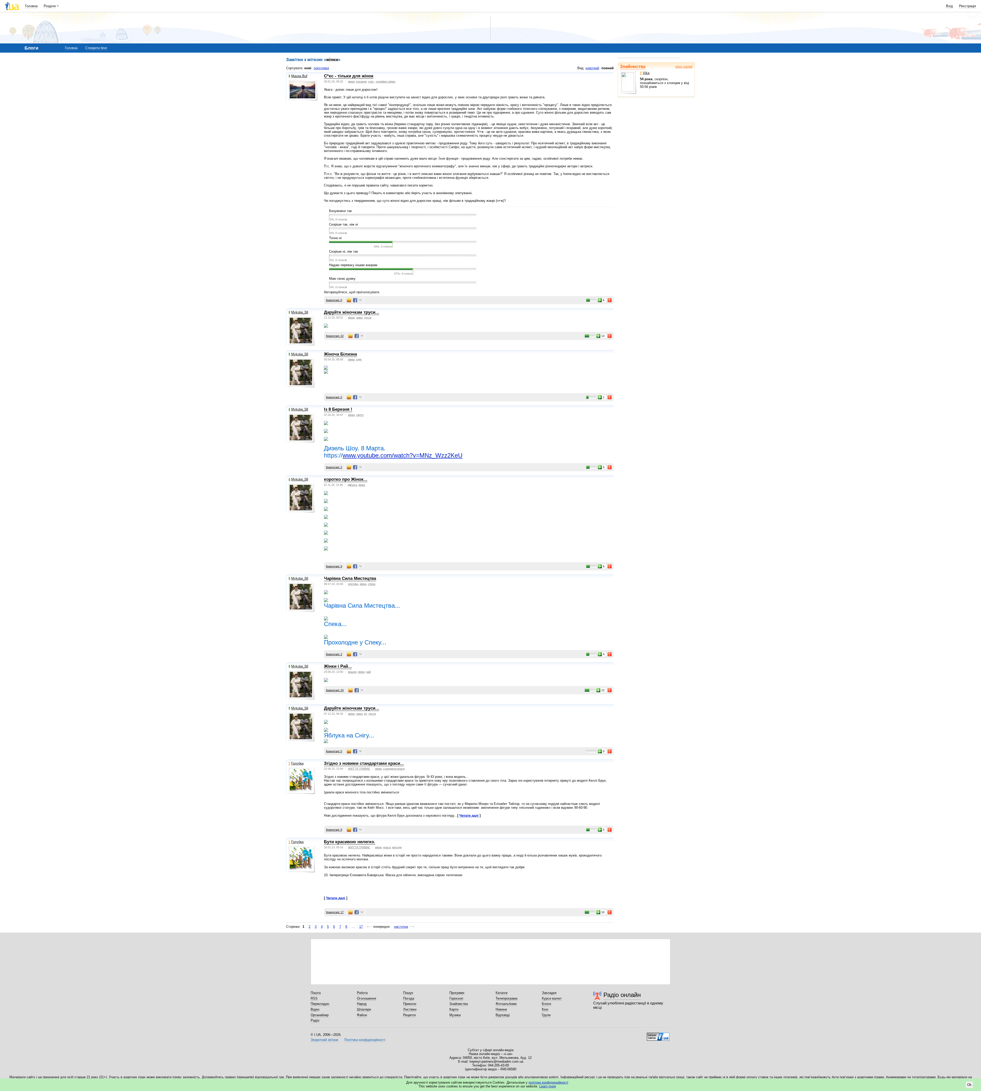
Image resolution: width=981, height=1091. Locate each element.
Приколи (409, 1004)
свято (360, 414)
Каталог (502, 993)
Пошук (408, 993)
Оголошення (366, 998)
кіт (365, 713)
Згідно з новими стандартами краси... (364, 763)
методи (397, 847)
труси (367, 317)
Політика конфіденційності (364, 1040)
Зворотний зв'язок (324, 1040)
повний (607, 68)
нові (307, 68)
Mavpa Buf (299, 76)
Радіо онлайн (622, 994)
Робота (362, 993)
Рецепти (409, 1015)
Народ (362, 1004)
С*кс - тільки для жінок (348, 76)
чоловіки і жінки (385, 81)
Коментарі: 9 (334, 566)
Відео (315, 1009)
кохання (361, 81)
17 (361, 927)
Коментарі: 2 (334, 467)
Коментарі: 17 (335, 912)
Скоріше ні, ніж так (343, 251)
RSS (314, 998)
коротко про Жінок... (345, 479)
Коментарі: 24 (335, 690)
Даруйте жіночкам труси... (351, 312)
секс (371, 81)
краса (387, 847)
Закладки (549, 993)
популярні (321, 68)
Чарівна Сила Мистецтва (350, 578)
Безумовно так (340, 211)
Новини (501, 1009)
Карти (453, 1009)
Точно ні (335, 238)
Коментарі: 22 (335, 335)
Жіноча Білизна (340, 354)
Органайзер (320, 1015)
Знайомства (632, 66)
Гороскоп (456, 998)
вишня (352, 671)
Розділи (50, 6)
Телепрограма (506, 998)
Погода (408, 998)
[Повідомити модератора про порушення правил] (610, 300)
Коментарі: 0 (334, 300)
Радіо (315, 1020)
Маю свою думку (342, 278)
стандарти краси (394, 768)
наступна (401, 927)
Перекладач (320, 1004)
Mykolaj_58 (299, 312)
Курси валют (552, 998)
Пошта (316, 993)
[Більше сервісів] (360, 300)
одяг (359, 359)
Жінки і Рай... (338, 666)
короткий (592, 68)
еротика (353, 583)
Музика (455, 1015)
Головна (31, 6)
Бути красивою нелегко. (349, 841)
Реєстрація (967, 6)
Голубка (297, 763)
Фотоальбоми (506, 1004)
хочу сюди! (684, 66)
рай (368, 671)
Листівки (409, 1009)
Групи (546, 1015)
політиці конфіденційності (548, 1082)
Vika (646, 73)
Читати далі (468, 815)
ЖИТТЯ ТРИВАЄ (359, 768)
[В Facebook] (355, 300)
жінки (351, 81)
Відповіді (503, 1015)
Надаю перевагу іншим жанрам (353, 265)
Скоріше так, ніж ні (343, 224)
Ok (969, 1085)
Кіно (545, 1009)
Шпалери (364, 1009)
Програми (456, 993)
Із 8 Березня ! (338, 409)
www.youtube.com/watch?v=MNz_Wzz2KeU (402, 455)
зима (359, 317)
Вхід (949, 6)
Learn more (547, 1086)
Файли (362, 1015)
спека (371, 583)
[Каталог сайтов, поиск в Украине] (658, 1035)
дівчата (352, 484)
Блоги (546, 1004)
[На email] (349, 300)
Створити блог (96, 48)
